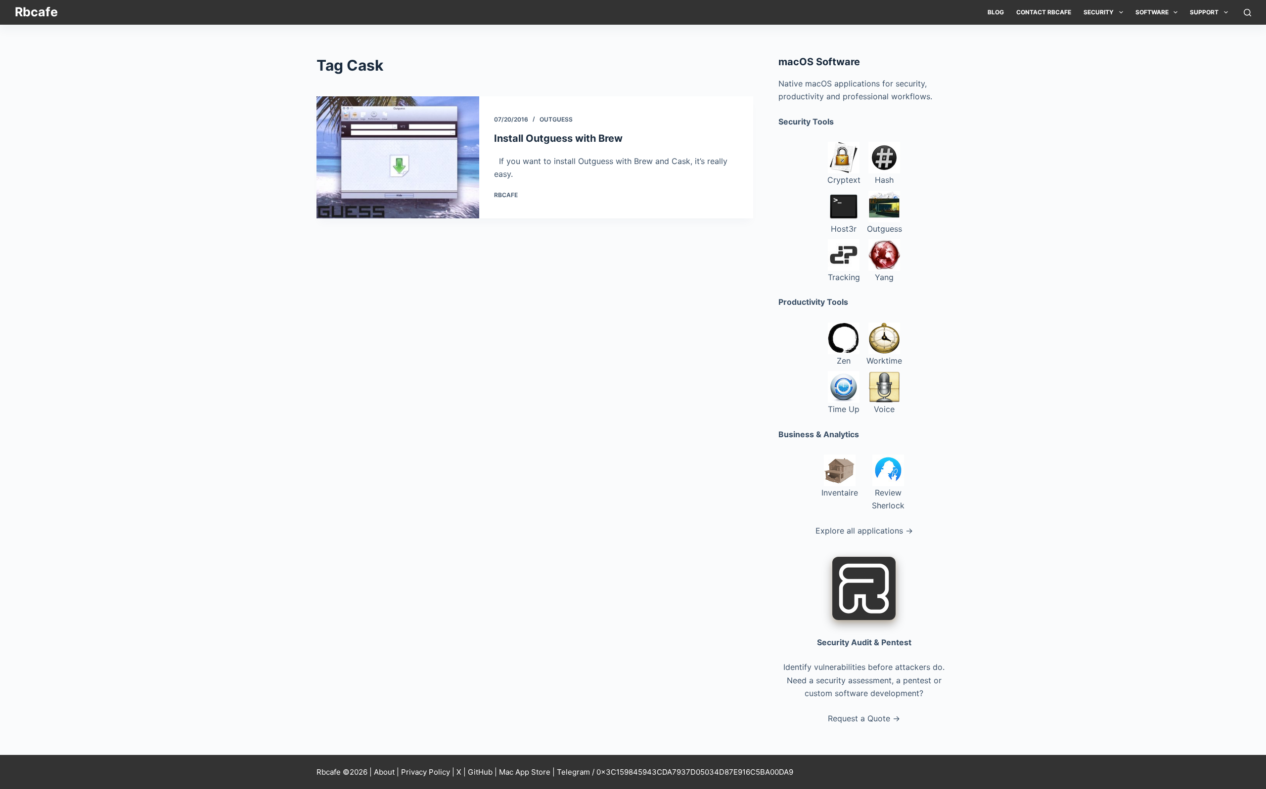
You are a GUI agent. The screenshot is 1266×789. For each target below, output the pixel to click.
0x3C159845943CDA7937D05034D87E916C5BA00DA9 (694, 772)
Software (1152, 12)
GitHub (480, 772)
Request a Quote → (864, 718)
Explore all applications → (864, 531)
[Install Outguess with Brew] (397, 157)
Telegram (573, 772)
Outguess (556, 119)
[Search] (1247, 12)
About (384, 772)
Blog (996, 12)
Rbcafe (36, 11)
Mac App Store (524, 772)
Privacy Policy (425, 772)
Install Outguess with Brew (558, 138)
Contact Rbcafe (1043, 12)
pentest (917, 680)
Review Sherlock (888, 499)
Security (1099, 12)
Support (1204, 12)
